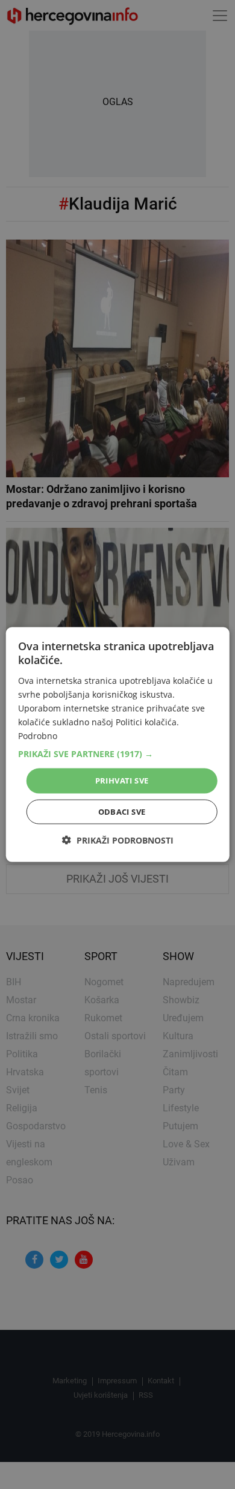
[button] (118, 754)
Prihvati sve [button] (122, 780)
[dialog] (118, 744)
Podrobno (37, 735)
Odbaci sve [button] (122, 811)
